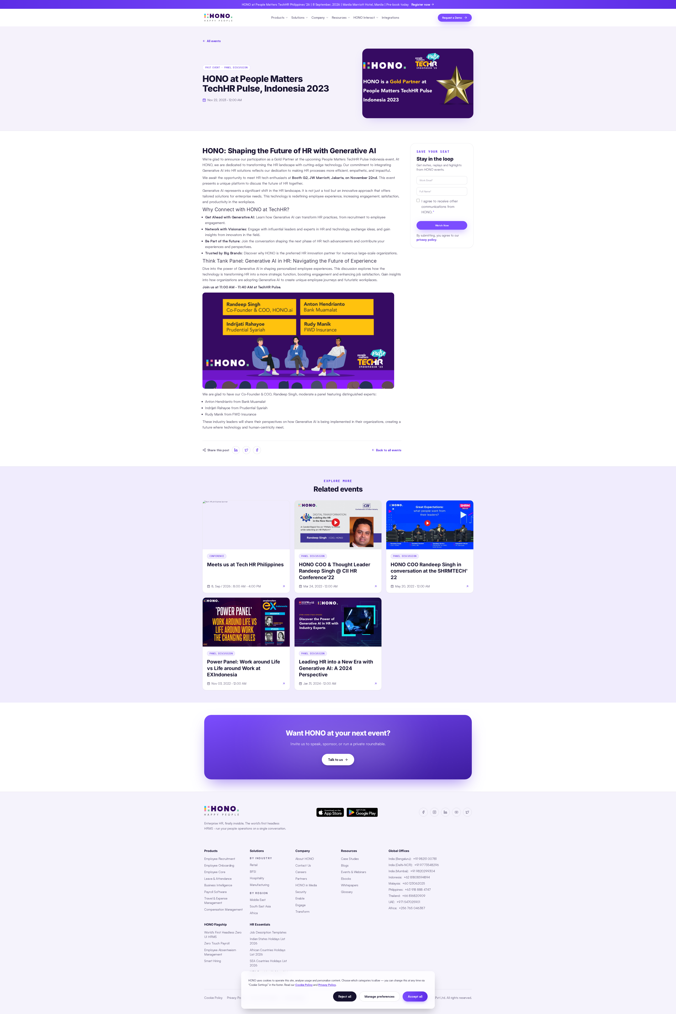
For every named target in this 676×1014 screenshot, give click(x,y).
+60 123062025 (413, 883)
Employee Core (214, 872)
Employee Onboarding (219, 865)
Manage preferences (380, 996)
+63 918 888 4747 (418, 889)
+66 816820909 (413, 896)
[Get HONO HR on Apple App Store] (330, 812)
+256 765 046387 (412, 908)
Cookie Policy (213, 998)
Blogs (345, 865)
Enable (299, 898)
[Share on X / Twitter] (246, 450)
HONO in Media (306, 885)
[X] (467, 812)
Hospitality (257, 878)
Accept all (415, 996)
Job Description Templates (268, 932)
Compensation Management (223, 909)
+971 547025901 (408, 902)
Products (277, 17)
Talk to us (335, 759)
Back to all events (388, 450)
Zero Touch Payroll (217, 943)
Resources (339, 17)
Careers (300, 872)
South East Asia (260, 906)
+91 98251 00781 (425, 859)
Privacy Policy (236, 998)
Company (318, 17)
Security (300, 892)
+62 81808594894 (417, 877)
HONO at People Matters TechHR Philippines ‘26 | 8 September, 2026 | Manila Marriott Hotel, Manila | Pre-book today (325, 4)
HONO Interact (364, 17)
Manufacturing (259, 885)
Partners (301, 878)
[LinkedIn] (445, 812)
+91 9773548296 (426, 865)
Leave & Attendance (218, 878)
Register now (420, 4)
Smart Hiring (212, 961)
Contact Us (303, 865)
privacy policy (426, 239)
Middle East (258, 900)
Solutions (297, 17)
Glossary (346, 892)
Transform (302, 911)
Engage (300, 905)
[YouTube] (456, 812)
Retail (253, 865)
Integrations (390, 17)
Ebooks (346, 878)
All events (214, 41)
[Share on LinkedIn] (236, 450)
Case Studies (350, 859)
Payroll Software (215, 892)
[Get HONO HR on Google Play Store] (362, 812)
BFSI (253, 871)
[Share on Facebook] (257, 450)
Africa (254, 913)
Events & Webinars (353, 872)
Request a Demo (452, 17)
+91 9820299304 (422, 871)
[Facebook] (423, 812)
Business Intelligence (218, 885)
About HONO (304, 859)
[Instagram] (434, 812)
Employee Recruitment (219, 859)
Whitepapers (349, 885)
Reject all (344, 996)
